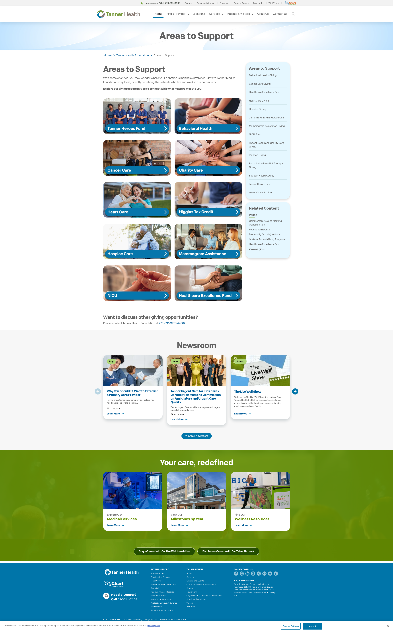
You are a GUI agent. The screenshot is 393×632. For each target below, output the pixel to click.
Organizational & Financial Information (204, 595)
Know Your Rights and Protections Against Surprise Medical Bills (164, 603)
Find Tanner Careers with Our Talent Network (228, 551)
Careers (188, 3)
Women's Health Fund (261, 192)
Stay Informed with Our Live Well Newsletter (164, 551)
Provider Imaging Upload (162, 610)
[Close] (388, 626)
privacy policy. (153, 625)
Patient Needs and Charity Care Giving (266, 144)
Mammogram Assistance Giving (267, 126)
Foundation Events (259, 229)
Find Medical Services (160, 577)
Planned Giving (257, 155)
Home (158, 14)
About (189, 573)
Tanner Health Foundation (132, 55)
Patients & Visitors (238, 14)
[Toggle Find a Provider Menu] (188, 14)
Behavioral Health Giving (263, 75)
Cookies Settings (291, 626)
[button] (98, 391)
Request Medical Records (162, 592)
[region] (196, 626)
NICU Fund (255, 134)
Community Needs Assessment (201, 584)
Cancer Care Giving (260, 83)
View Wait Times (158, 595)
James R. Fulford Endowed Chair (267, 117)
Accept (312, 626)
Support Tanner (241, 3)
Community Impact (206, 3)
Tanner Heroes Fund (260, 184)
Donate (190, 588)
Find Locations (157, 573)
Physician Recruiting (196, 599)
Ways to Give (151, 619)
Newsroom (192, 592)
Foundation (258, 3)
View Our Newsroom (196, 435)
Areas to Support (164, 55)
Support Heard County (261, 175)
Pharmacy (225, 3)
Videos (190, 603)
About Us (263, 14)
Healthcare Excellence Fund (264, 92)
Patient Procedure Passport (164, 584)
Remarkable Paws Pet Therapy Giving (266, 165)
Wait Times (273, 3)
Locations (199, 14)
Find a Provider (176, 14)
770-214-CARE (128, 599)
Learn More (113, 525)
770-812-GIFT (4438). (172, 323)
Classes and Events (195, 581)
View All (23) (256, 249)
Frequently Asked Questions (264, 234)
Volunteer (191, 606)
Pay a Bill (155, 588)
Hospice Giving (257, 109)
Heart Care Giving (259, 100)
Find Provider (157, 581)
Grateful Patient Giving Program (267, 239)
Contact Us (280, 14)
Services (214, 14)
